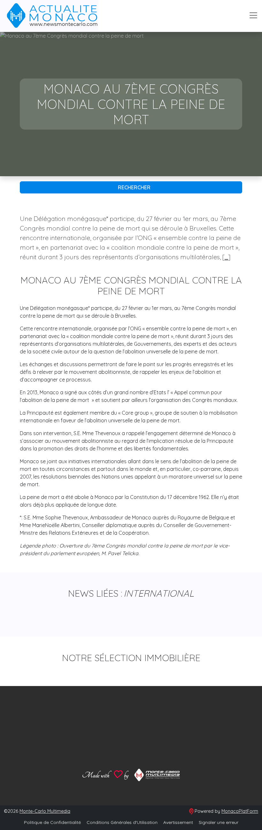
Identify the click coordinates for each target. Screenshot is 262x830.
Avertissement (178, 822)
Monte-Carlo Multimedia (44, 811)
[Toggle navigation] (253, 15)
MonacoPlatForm (239, 811)
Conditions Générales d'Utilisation (122, 822)
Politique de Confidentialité (52, 822)
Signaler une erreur (218, 822)
